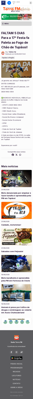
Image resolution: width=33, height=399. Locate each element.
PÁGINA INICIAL (16, 364)
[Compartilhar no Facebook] (13, 155)
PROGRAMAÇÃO (16, 368)
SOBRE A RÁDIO (16, 387)
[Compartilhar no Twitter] (16, 155)
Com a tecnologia (14, 395)
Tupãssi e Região (8, 58)
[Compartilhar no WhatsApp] (20, 155)
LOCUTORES (16, 375)
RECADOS (16, 372)
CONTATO (16, 383)
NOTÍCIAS (16, 379)
